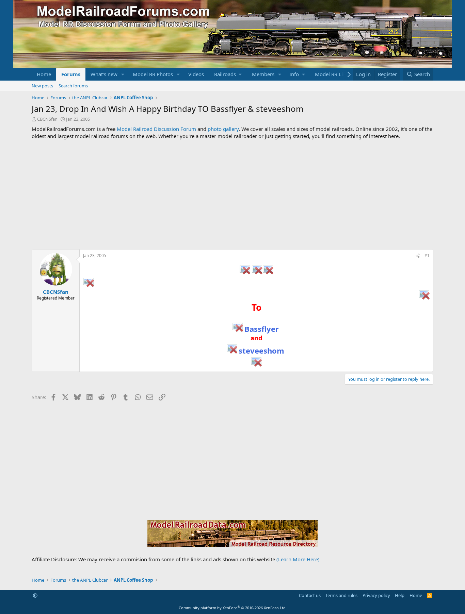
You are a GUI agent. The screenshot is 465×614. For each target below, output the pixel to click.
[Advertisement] (232, 194)
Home (44, 74)
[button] (123, 74)
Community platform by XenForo (233, 607)
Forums (70, 74)
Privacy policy (376, 595)
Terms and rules (341, 595)
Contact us (310, 595)
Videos (196, 74)
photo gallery (223, 128)
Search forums (73, 86)
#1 (427, 255)
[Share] (417, 256)
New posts (42, 86)
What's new (104, 74)
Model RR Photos (153, 74)
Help (399, 595)
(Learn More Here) (298, 559)
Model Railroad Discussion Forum (156, 128)
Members (263, 74)
